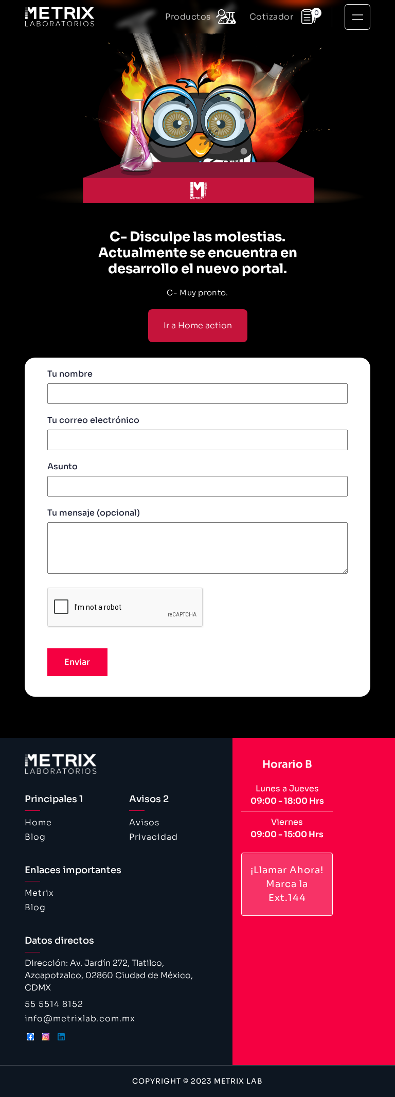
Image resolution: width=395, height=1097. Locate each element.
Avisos (144, 822)
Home (38, 822)
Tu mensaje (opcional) (93, 512)
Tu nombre (70, 373)
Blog (35, 836)
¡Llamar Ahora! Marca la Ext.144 (287, 884)
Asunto (62, 466)
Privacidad (153, 836)
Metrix (39, 893)
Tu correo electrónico (93, 420)
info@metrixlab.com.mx (80, 1018)
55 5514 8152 (54, 1004)
